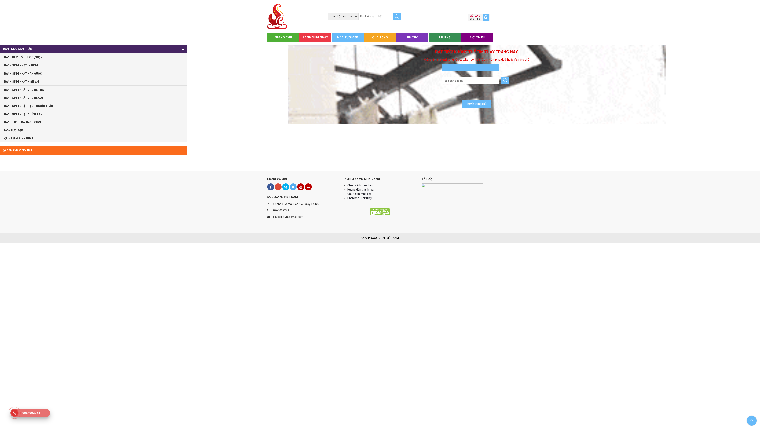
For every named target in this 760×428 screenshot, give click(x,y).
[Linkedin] (308, 186)
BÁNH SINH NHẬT (315, 37)
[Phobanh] (277, 16)
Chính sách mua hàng (360, 185)
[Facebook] (270, 186)
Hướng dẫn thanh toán (361, 189)
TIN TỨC (412, 37)
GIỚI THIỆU (477, 37)
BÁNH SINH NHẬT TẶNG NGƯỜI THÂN (28, 106)
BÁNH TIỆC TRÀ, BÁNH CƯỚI (22, 122)
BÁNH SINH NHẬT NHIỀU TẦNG (24, 114)
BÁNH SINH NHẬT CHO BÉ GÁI (23, 97)
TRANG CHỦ (283, 37)
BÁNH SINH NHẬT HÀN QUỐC (23, 73)
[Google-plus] (278, 186)
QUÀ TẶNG (380, 37)
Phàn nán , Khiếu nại (360, 198)
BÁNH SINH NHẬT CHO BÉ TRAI (24, 89)
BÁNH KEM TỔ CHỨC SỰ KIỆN (23, 57)
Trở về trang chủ (476, 103)
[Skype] (285, 186)
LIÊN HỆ (444, 37)
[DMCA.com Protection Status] (380, 211)
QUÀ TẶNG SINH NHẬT (19, 138)
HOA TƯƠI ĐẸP (347, 37)
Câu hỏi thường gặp (359, 193)
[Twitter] (293, 186)
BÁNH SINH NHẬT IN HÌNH (21, 65)
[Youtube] (300, 186)
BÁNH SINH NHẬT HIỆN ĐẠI (21, 81)
